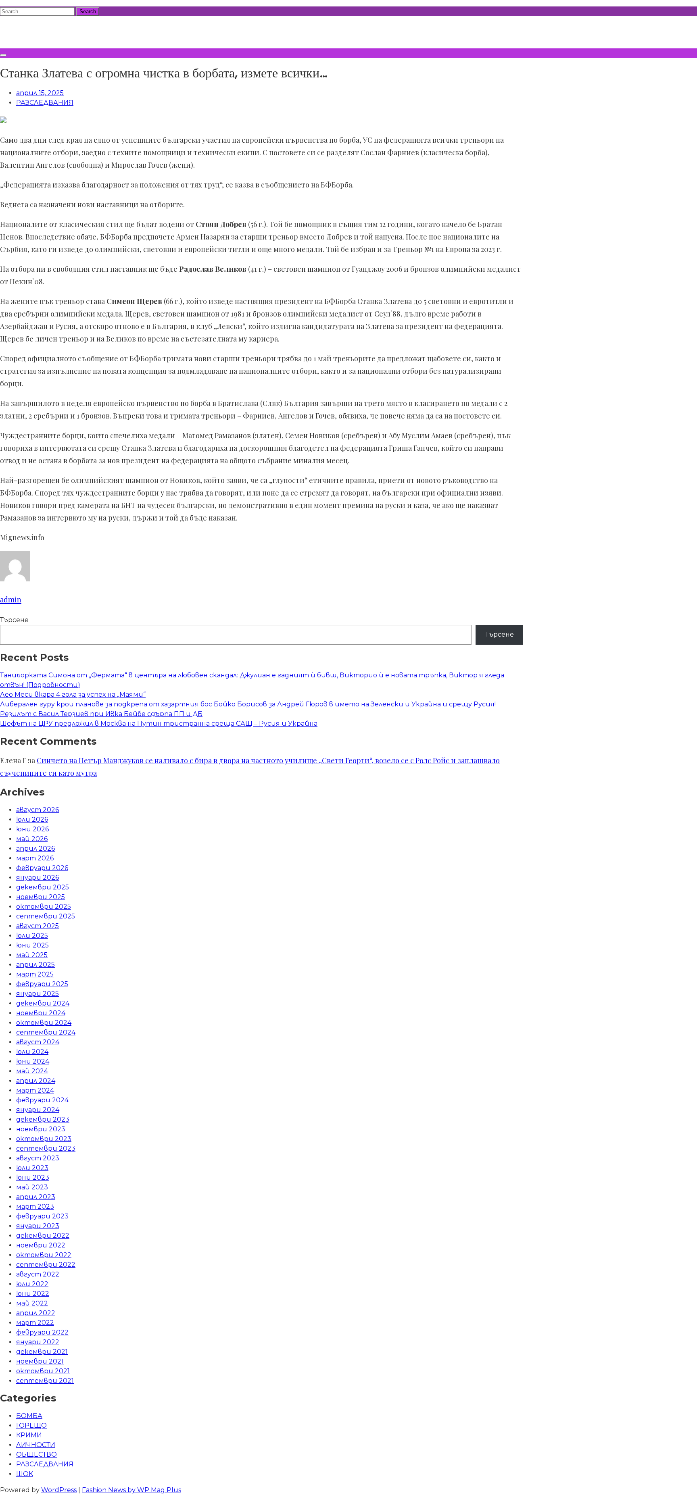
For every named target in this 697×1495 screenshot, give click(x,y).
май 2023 (32, 1187)
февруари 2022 (42, 1332)
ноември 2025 (40, 897)
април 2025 (35, 964)
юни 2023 (32, 1177)
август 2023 (37, 1158)
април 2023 (35, 1197)
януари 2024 (37, 1110)
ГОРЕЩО (31, 1425)
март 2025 (35, 974)
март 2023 (35, 1206)
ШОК (24, 1474)
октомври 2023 (43, 1139)
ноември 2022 (40, 1245)
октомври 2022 (43, 1255)
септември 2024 (45, 1032)
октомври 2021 (43, 1371)
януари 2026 (37, 877)
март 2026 (35, 858)
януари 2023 (37, 1226)
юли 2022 (32, 1284)
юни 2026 (32, 829)
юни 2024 (32, 1061)
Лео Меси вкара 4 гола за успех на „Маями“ (73, 694)
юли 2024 (32, 1052)
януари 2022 (37, 1342)
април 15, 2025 (40, 93)
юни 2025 (32, 945)
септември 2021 (45, 1381)
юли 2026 (32, 819)
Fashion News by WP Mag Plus (131, 1490)
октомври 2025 (43, 906)
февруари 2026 (42, 868)
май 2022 (32, 1303)
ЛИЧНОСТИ (35, 1445)
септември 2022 (45, 1264)
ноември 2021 (40, 1361)
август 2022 (37, 1274)
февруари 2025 (42, 984)
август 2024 (37, 1042)
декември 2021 (42, 1351)
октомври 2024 (43, 1023)
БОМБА (29, 1416)
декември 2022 (42, 1235)
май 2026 (32, 839)
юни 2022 (32, 1293)
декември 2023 (42, 1119)
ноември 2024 (40, 1013)
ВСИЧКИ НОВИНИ (60, 31)
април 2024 (35, 1081)
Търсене (14, 620)
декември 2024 (42, 1003)
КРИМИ (29, 1435)
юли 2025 (32, 935)
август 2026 (37, 810)
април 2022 (35, 1313)
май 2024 (32, 1071)
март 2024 (35, 1090)
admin (10, 599)
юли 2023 (32, 1168)
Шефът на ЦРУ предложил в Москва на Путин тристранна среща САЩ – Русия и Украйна (158, 723)
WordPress (59, 1490)
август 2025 (37, 926)
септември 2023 (45, 1148)
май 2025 (32, 955)
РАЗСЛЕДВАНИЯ (44, 102)
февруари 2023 (42, 1216)
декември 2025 (42, 887)
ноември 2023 (40, 1129)
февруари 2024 (42, 1100)
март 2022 (35, 1322)
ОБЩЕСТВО (36, 1454)
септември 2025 (45, 916)
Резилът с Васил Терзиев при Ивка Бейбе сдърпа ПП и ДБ (101, 714)
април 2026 (35, 848)
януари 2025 (37, 993)
